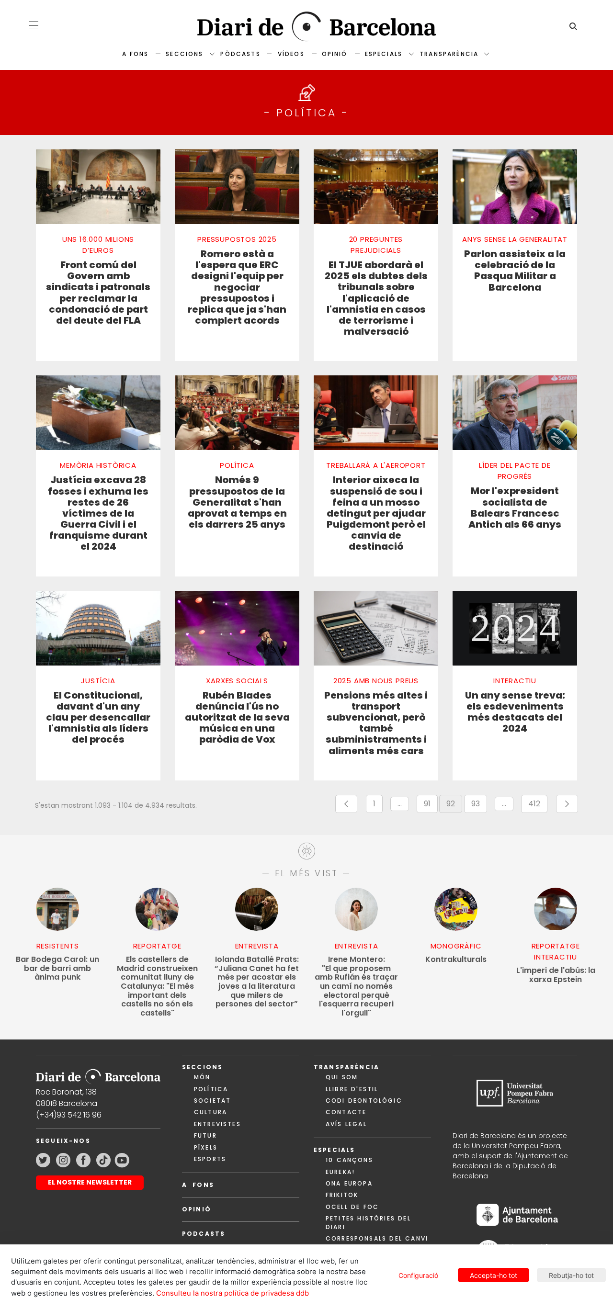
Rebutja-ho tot (571, 1275)
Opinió (335, 54)
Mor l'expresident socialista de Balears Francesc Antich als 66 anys (514, 508)
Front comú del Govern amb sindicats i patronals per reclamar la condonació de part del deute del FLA (98, 293)
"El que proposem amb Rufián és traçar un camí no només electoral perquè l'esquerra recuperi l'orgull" (356, 986)
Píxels (205, 1147)
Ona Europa (349, 1183)
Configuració (418, 1275)
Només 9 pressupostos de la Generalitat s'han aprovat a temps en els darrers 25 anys (237, 502)
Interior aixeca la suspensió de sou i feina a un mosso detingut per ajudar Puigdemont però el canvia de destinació (376, 513)
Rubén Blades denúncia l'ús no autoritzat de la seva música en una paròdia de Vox (237, 717)
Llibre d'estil (352, 1089)
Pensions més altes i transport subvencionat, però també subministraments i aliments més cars (376, 723)
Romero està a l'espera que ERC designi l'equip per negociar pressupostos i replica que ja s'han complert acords (237, 287)
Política (211, 1089)
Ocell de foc (352, 1207)
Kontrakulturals (456, 959)
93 (479, 805)
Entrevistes (217, 1124)
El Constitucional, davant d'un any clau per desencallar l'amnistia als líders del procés (98, 717)
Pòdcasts (240, 54)
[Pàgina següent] (567, 804)
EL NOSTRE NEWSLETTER (90, 1182)
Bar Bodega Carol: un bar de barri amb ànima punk (57, 968)
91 (431, 805)
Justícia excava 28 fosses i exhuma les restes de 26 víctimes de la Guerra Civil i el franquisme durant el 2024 (98, 513)
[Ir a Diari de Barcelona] (98, 1073)
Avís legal (346, 1124)
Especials (383, 54)
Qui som (342, 1077)
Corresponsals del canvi (377, 1238)
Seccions (184, 54)
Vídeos (291, 54)
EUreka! (340, 1172)
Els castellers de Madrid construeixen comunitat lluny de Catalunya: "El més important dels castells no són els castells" (157, 986)
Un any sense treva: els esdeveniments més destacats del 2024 (515, 712)
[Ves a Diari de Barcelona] (306, 26)
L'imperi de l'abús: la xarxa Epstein (555, 975)
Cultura (210, 1112)
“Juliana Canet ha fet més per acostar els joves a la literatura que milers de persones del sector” (257, 981)
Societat (212, 1100)
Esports (210, 1159)
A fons (135, 54)
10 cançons (349, 1160)
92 (454, 805)
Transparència (449, 54)
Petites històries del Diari (368, 1222)
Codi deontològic (364, 1100)
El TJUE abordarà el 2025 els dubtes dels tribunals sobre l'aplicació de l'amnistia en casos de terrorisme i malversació (376, 298)
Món (202, 1077)
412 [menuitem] (537, 805)
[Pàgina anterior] (346, 804)
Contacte (346, 1112)
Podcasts (203, 1234)
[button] (33, 25)
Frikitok (342, 1195)
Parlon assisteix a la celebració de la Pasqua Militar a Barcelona (515, 270)
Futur (205, 1135)
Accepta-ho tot (493, 1275)
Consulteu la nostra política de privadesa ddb (232, 1293)
